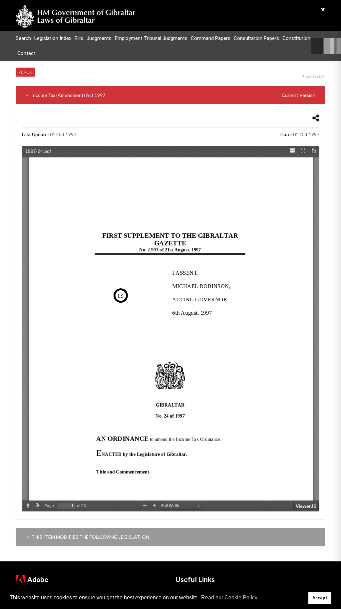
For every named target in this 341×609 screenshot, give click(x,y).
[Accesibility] (323, 8)
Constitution (296, 38)
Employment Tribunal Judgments (151, 38)
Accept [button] (319, 597)
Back (26, 72)
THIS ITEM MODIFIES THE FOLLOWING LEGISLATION (89, 537)
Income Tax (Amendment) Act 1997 (172, 95)
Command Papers (210, 38)
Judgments (99, 38)
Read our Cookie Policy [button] (229, 597)
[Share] (315, 118)
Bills (79, 38)
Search (23, 38)
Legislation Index (52, 38)
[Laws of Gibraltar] (76, 15)
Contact (26, 53)
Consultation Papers (256, 38)
